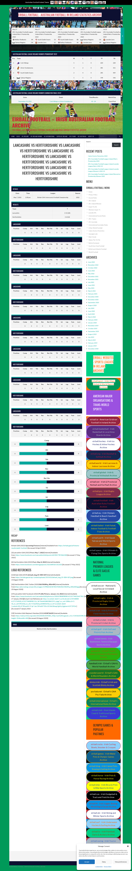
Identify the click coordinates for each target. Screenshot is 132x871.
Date (25, 97)
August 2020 (92, 305)
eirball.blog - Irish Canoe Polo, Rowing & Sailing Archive (103, 767)
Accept (86, 862)
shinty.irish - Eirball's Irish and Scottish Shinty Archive (103, 683)
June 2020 (91, 311)
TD (57, 228)
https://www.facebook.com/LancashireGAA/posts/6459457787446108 (41, 555)
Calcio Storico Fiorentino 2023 (97, 156)
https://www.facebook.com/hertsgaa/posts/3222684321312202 (39, 564)
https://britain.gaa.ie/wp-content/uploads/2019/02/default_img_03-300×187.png (44, 577)
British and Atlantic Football (97, 249)
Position (16, 228)
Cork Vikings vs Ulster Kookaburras (61, 101)
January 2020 (92, 323)
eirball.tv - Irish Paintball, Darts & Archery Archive (103, 833)
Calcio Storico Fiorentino (96, 231)
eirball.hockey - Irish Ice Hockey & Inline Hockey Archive (103, 444)
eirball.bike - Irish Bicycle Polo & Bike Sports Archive (103, 786)
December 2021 (93, 276)
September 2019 (93, 331)
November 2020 (93, 299)
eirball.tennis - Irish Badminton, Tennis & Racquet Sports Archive (103, 641)
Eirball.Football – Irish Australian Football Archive (63, 122)
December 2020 (93, 297)
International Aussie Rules (97, 216)
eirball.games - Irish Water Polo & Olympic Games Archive (103, 756)
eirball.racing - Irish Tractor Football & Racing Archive (103, 842)
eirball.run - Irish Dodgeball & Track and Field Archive (103, 795)
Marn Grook (92, 237)
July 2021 (91, 282)
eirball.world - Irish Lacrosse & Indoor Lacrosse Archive (103, 464)
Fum (72, 228)
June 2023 (91, 262)
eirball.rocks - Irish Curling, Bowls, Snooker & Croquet (103, 746)
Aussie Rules (93, 198)
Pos (13, 58)
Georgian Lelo (93, 234)
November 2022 (93, 265)
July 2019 (91, 337)
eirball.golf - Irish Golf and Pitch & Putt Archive (103, 630)
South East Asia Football (96, 246)
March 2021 (92, 291)
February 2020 (92, 320)
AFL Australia (82, 136)
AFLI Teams (72, 136)
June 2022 (91, 271)
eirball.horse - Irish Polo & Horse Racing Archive (103, 777)
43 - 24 (93, 101)
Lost (78, 228)
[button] (128, 846)
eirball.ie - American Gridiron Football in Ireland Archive (103, 421)
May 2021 (91, 288)
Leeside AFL (92, 213)
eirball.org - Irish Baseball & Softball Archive (103, 455)
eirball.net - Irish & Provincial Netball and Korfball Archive (103, 483)
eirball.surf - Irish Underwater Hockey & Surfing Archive (103, 823)
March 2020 (92, 317)
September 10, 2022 (25, 101)
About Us (91, 136)
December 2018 (93, 349)
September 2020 (93, 302)
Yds (37, 228)
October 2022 (92, 268)
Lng (67, 228)
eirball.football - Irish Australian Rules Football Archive (103, 503)
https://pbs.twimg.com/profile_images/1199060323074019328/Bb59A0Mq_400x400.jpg (47, 587)
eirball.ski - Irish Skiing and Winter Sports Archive (103, 814)
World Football (93, 252)
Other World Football (95, 228)
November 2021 (93, 279)
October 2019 (92, 328)
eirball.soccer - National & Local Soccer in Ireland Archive (103, 588)
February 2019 (92, 343)
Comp (25, 228)
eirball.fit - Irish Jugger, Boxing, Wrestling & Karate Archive (103, 805)
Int (62, 228)
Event (61, 97)
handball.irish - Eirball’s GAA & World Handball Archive (103, 665)
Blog (18, 136)
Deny (104, 862)
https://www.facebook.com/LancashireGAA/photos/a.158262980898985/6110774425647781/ (50, 596)
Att (31, 228)
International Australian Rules (98, 225)
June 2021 (91, 285)
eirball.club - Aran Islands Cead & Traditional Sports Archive (103, 713)
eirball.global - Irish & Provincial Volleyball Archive (103, 474)
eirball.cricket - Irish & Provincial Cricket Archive (103, 621)
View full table (116, 82)
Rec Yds (49, 228)
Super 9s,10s (93, 207)
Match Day (112, 97)
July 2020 (91, 308)
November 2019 (93, 325)
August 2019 (92, 334)
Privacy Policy (107, 866)
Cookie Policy (99, 866)
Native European (94, 243)
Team (19, 58)
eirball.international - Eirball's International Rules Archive (103, 702)
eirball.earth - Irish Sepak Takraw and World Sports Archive (103, 540)
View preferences (121, 862)
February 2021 (92, 294)
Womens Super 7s (94, 210)
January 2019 (92, 346)
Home (13, 136)
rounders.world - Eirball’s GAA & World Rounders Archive (103, 674)
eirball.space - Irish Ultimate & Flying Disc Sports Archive (103, 552)
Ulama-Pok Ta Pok (94, 240)
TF (102, 58)
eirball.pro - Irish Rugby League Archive (103, 492)
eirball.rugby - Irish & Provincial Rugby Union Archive (103, 601)
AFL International (49, 136)
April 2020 (91, 314)
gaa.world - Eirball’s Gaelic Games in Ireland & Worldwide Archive (103, 654)
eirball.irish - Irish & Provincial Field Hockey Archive (103, 612)
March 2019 (92, 340)
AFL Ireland (25, 136)
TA (114, 58)
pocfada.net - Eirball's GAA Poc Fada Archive (103, 693)
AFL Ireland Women (36, 136)
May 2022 (91, 273)
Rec (42, 228)
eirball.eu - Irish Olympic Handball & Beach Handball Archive (103, 516)
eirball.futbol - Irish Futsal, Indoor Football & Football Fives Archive (103, 528)
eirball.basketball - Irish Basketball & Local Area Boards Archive (103, 432)
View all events (116, 105)
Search (88, 141)
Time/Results (93, 97)
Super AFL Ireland (62, 136)
